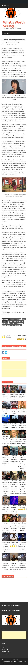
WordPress (13, 661)
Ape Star (10, 321)
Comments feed (6, 651)
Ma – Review (7, 335)
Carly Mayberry (15, 44)
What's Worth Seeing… (14, 24)
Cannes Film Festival (18, 321)
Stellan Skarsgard (16, 325)
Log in (3, 647)
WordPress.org (5, 654)
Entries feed (5, 649)
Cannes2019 (5, 323)
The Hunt (19, 301)
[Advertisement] (14, 365)
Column (19, 319)
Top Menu (6, 5)
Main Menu (7, 33)
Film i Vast (11, 323)
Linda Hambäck (19, 323)
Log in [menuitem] (2, 1)
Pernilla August (6, 325)
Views (23, 319)
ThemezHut (4, 663)
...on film (13, 319)
